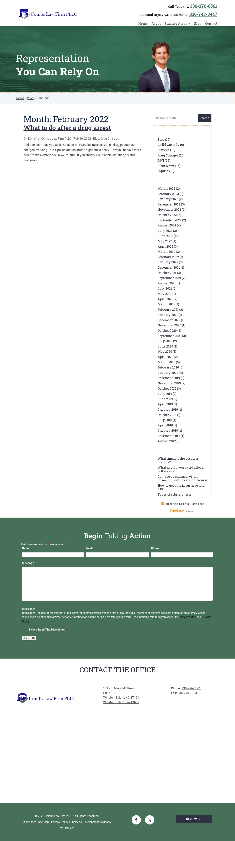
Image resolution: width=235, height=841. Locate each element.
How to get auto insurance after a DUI (182, 487)
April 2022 (165, 246)
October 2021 (167, 273)
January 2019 (168, 409)
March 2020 (166, 362)
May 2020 (165, 351)
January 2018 (168, 430)
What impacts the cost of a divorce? (178, 460)
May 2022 (165, 241)
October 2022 (167, 215)
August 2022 (167, 225)
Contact (211, 23)
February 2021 (168, 309)
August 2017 (167, 441)
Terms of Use (188, 617)
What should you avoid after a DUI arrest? (181, 469)
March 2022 (166, 251)
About (156, 23)
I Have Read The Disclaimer (48, 629)
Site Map (43, 822)
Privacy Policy (59, 822)
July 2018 (165, 420)
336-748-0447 (203, 14)
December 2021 (169, 267)
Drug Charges (109, 138)
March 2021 (166, 304)
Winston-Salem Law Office (121, 702)
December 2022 (169, 204)
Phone (155, 548)
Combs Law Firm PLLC (56, 138)
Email (90, 548)
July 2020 (165, 341)
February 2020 (168, 367)
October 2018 (167, 415)
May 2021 (165, 294)
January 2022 (168, 262)
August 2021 (167, 283)
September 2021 (169, 278)
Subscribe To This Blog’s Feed (184, 504)
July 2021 (165, 288)
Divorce (163, 150)
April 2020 (165, 357)
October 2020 (167, 330)
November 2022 (169, 209)
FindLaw (68, 828)
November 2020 (169, 325)
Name (26, 548)
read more (31, 160)
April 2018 (165, 425)
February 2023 (168, 194)
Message (28, 563)
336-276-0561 (203, 6)
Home (143, 23)
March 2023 (166, 188)
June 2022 (165, 236)
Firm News (166, 166)
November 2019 (169, 383)
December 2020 (169, 320)
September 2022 (169, 220)
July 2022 (165, 231)
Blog (197, 23)
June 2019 (165, 399)
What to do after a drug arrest (67, 127)
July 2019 (165, 394)
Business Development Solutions (91, 822)
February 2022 (168, 257)
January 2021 (168, 315)
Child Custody (168, 145)
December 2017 (169, 436)
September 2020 (169, 336)
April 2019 (165, 404)
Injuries (164, 171)
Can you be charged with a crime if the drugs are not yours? (182, 478)
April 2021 (165, 299)
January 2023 (168, 199)
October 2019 (167, 388)
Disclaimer (28, 608)
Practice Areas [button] (175, 23)
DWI (161, 160)
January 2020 (168, 373)
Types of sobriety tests (174, 494)
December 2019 (169, 378)
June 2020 (165, 346)
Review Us (193, 819)
